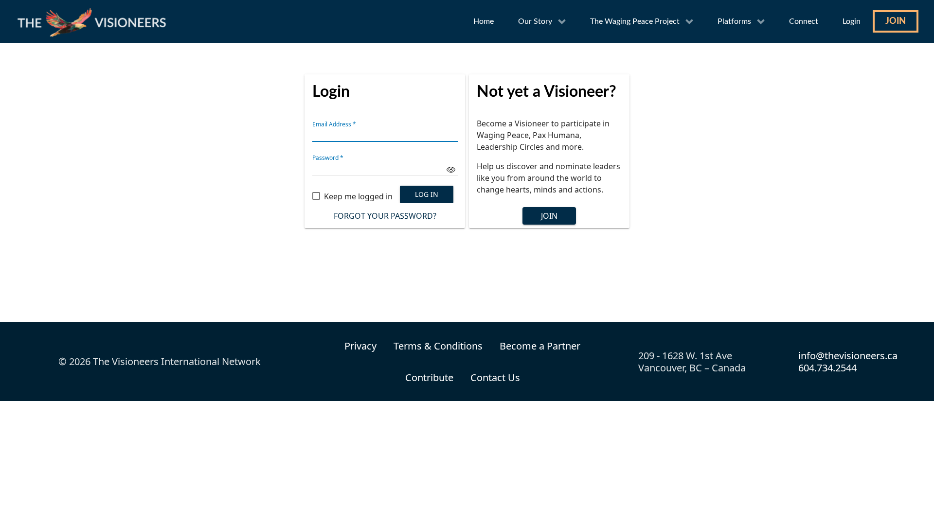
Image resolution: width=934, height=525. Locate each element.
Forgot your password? (385, 215)
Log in (426, 194)
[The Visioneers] (94, 21)
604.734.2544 (827, 367)
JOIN (549, 215)
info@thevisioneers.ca (848, 355)
